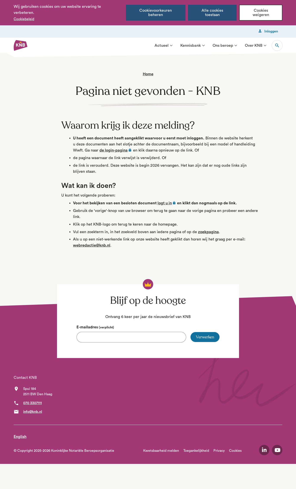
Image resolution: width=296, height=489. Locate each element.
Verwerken (205, 337)
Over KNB (253, 45)
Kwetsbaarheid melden (161, 450)
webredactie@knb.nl (91, 245)
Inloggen (271, 31)
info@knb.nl (32, 411)
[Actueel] (171, 45)
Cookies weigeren (261, 12)
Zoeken (277, 45)
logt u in (167, 203)
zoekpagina (208, 232)
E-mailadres (95, 327)
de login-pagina (115, 150)
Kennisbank (190, 45)
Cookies (235, 450)
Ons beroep (223, 45)
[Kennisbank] (203, 45)
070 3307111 (32, 403)
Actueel (162, 45)
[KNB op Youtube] (277, 450)
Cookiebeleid (24, 19)
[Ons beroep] (235, 45)
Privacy (219, 450)
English (20, 437)
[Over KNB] (265, 45)
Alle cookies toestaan (212, 12)
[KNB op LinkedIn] (264, 450)
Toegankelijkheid (196, 450)
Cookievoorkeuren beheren (155, 12)
